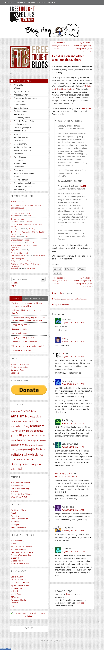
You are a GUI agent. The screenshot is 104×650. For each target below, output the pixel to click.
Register (14, 283)
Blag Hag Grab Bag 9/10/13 (23, 337)
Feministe (15, 516)
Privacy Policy (19, 2)
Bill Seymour (19, 101)
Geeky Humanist (21, 124)
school (28, 454)
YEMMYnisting (20, 189)
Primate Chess (20, 163)
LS (63, 353)
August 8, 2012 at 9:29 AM (73, 530)
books (20, 421)
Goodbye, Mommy (19, 329)
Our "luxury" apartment (20, 213)
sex (21, 459)
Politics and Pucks (18, 600)
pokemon (27, 449)
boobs (14, 421)
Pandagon (15, 524)
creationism (33, 421)
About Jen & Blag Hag (20, 364)
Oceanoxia (18, 153)
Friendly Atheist (17, 485)
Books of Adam (17, 577)
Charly (26, 236)
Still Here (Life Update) (20, 253)
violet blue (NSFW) (18, 527)
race (43, 449)
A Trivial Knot (19, 85)
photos (20, 449)
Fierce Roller (19, 114)
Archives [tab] (42, 298)
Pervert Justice (20, 157)
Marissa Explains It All (23, 147)
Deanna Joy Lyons (63, 473)
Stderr (16, 176)
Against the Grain (21, 91)
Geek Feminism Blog (19, 519)
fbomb (13, 513)
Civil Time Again (17, 258)
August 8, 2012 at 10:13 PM (73, 551)
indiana (21, 444)
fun (16, 430)
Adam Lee (32, 250)
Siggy (29, 215)
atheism (18, 416)
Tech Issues (31, 2)
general (29, 430)
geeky (22, 430)
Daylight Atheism (21, 108)
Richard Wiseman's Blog (21, 555)
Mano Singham (20, 144)
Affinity (17, 88)
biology (30, 416)
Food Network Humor (20, 582)
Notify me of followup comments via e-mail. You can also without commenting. (71, 603)
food (12, 431)
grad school (28, 435)
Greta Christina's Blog (20, 488)
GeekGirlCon (86, 108)
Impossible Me (20, 131)
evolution (17, 426)
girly (13, 435)
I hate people (34, 440)
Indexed (14, 591)
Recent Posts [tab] (16, 298)
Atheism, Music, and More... (25, 98)
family (26, 426)
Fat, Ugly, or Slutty (18, 510)
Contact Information (19, 367)
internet (29, 445)
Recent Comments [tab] (30, 298)
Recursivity (18, 170)
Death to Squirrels (21, 111)
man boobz (15, 521)
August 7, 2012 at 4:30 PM (73, 423)
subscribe (80, 603)
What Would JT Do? (19, 497)
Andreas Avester (21, 95)
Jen (63, 338)
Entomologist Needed (20, 240)
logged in (70, 594)
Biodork (14, 543)
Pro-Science (19, 166)
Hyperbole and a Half (20, 585)
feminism (37, 426)
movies (40, 445)
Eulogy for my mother (21, 324)
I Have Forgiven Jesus (23, 127)
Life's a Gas (18, 140)
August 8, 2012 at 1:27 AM (66, 476)
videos (14, 469)
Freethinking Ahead (22, 117)
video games (35, 464)
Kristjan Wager (31, 268)
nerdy (14, 449)
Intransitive (18, 134)
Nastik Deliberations (22, 150)
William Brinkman (39, 255)
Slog (12, 605)
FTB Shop (41, 2)
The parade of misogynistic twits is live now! (60, 46)
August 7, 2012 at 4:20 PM (73, 384)
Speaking (15, 373)
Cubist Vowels (20, 104)
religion (17, 454)
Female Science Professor (21, 546)
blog (38, 416)
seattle (15, 459)
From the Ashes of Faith (24, 121)
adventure (27, 411)
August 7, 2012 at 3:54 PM (73, 341)
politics (36, 449)
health (13, 440)
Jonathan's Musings (22, 137)
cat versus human (18, 579)
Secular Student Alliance (21, 494)
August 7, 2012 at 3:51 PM (73, 322)
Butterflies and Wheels (20, 482)
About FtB (8, 2)
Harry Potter (40, 435)
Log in (13, 285)
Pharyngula (18, 160)
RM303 (83, 186)
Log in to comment (62, 304)
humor (22, 440)
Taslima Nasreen (21, 180)
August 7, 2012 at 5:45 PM (73, 447)
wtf (20, 469)
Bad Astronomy (17, 540)
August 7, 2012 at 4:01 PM (73, 356)
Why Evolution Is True (20, 563)
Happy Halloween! (19, 333)
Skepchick (15, 558)
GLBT (19, 435)
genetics (38, 430)
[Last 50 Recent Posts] (17, 202)
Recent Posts (51, 2)
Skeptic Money (17, 561)
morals (35, 445)
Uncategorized (20, 464)
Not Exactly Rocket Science (22, 552)
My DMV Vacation (18, 549)
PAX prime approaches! (21, 350)
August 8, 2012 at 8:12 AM (73, 510)
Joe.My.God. (16, 594)
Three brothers (17, 219)
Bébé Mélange (30, 242)
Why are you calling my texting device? (28, 346)
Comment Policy (17, 370)
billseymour (30, 261)
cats (24, 422)
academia (15, 411)
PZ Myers (29, 221)
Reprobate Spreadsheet (24, 173)
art (35, 411)
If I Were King (16, 588)
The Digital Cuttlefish (23, 186)
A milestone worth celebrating (24, 341)
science (38, 454)
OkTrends (15, 597)
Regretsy (14, 602)
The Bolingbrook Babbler (24, 183)
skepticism (31, 459)
